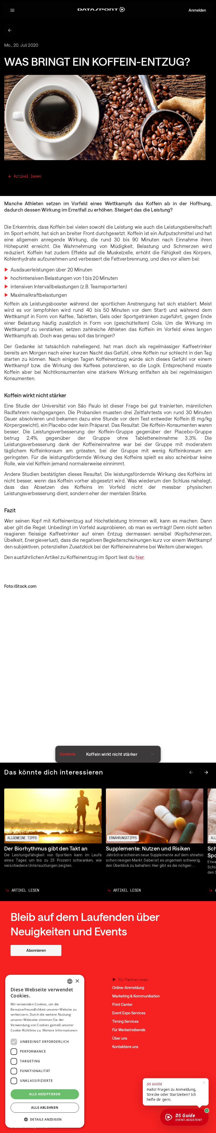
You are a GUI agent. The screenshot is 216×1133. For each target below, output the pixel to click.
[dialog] (44, 1051)
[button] (12, 10)
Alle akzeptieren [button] (44, 1094)
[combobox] (69, 981)
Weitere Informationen (59, 1030)
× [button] (77, 981)
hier (140, 557)
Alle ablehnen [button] (44, 1107)
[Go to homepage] (101, 10)
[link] (36, 950)
